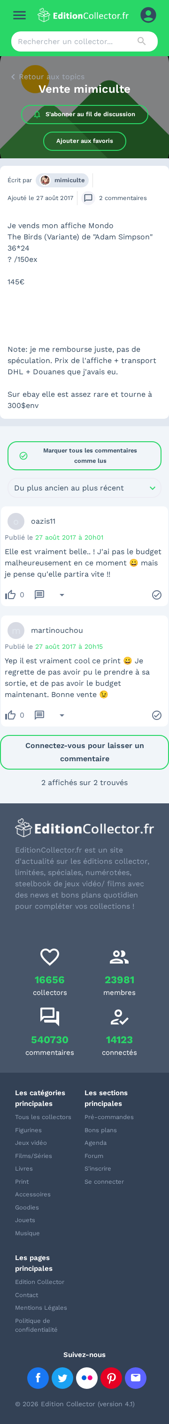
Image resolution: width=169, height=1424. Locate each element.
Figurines (28, 1130)
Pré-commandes (109, 1116)
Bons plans (100, 1130)
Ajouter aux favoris (84, 140)
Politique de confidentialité (36, 1325)
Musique (27, 1233)
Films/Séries (33, 1155)
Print (22, 1181)
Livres (24, 1168)
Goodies (27, 1207)
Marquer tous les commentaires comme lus (78, 455)
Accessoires (33, 1194)
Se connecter (104, 1181)
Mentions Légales (41, 1307)
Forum (93, 1155)
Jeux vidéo (31, 1142)
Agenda (95, 1142)
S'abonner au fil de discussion (90, 114)
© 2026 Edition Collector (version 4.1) (75, 1404)
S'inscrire (97, 1168)
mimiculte (69, 180)
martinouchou (57, 630)
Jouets (25, 1220)
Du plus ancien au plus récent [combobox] (69, 487)
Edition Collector (39, 1281)
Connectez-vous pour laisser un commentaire (84, 752)
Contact (26, 1294)
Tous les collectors (43, 1116)
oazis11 (43, 521)
